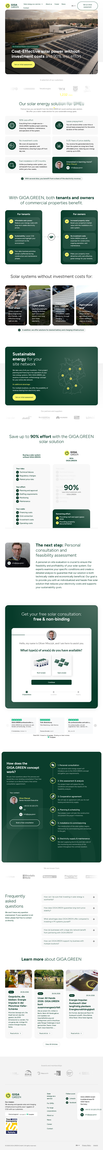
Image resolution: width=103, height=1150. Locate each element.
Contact (26, 8)
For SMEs (50, 1103)
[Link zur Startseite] (13, 1096)
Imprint (95, 1145)
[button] (33, 4)
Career (57, 4)
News (63, 4)
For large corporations (51, 1109)
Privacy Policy (86, 1145)
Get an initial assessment (87, 6)
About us (49, 4)
